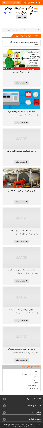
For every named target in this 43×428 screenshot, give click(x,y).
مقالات (36, 377)
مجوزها (35, 382)
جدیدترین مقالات (32, 388)
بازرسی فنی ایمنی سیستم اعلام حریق (21, 111)
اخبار (36, 371)
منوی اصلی (21, 17)
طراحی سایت (24, 426)
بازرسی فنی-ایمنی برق (21, 72)
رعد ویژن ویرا (6, 424)
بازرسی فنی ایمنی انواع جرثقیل (21, 230)
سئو (17, 426)
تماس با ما (34, 380)
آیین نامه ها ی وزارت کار (30, 374)
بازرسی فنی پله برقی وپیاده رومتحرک (21, 349)
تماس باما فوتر (33, 385)
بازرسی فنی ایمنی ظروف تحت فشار (21, 190)
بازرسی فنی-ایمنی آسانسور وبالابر (21, 309)
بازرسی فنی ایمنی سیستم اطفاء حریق (21, 151)
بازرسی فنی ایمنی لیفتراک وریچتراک (21, 270)
